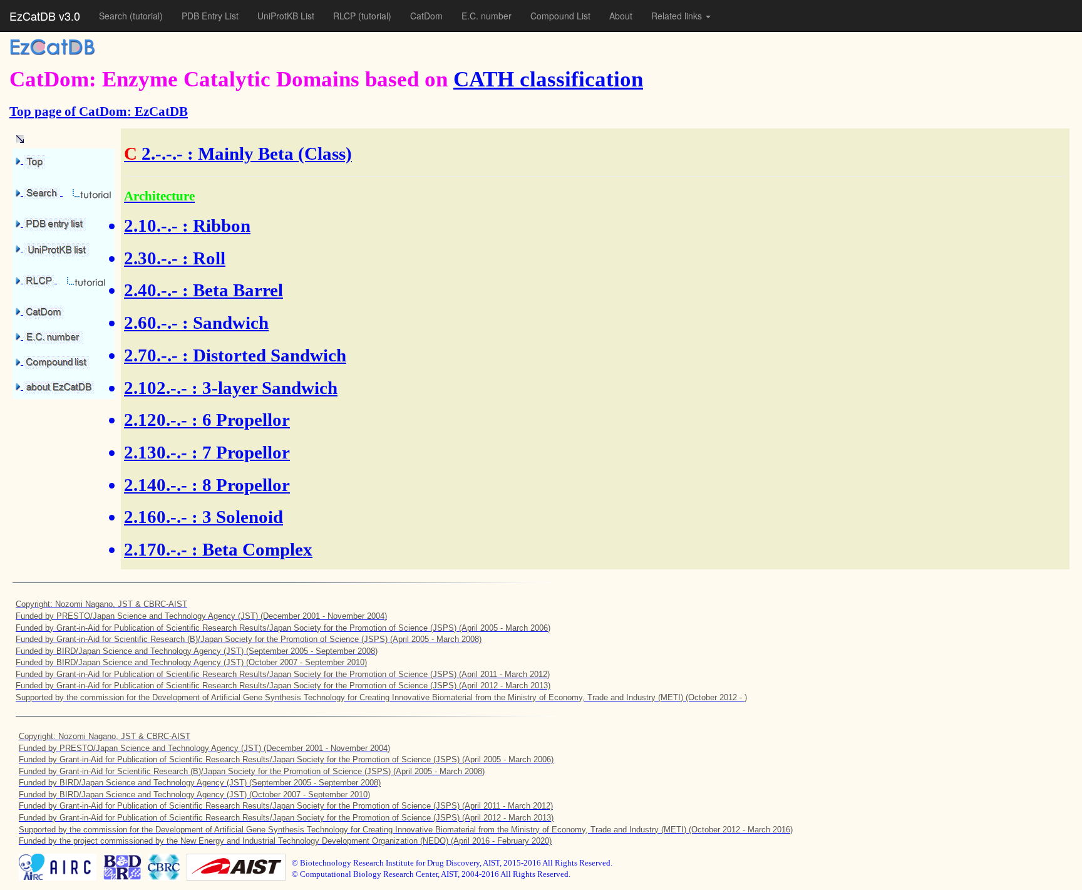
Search (114, 15)
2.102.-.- (155, 388)
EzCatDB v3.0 (44, 16)
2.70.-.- (151, 355)
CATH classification (548, 79)
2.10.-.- (151, 225)
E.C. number (486, 15)
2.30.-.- (151, 258)
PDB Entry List (210, 15)
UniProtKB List (285, 15)
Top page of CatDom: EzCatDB (98, 111)
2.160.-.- (155, 517)
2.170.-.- (155, 549)
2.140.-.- (155, 485)
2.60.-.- (151, 323)
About (620, 15)
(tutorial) (146, 15)
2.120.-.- (155, 420)
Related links (677, 15)
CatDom (426, 15)
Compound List (560, 15)
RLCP (345, 15)
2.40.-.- (151, 290)
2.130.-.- (155, 452)
